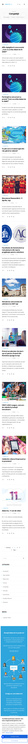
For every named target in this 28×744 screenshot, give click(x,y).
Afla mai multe (14, 651)
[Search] (23, 4)
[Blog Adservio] (9, 4)
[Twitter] (10, 65)
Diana (14, 54)
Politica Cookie (9, 732)
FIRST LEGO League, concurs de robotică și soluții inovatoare (13, 407)
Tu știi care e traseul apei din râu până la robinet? (13, 150)
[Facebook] (8, 65)
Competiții (5, 44)
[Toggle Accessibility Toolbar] (3, 737)
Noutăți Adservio (7, 598)
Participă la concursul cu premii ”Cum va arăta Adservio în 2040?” (14, 99)
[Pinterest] (12, 65)
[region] (14, 730)
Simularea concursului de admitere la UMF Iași (12, 303)
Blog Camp (6, 579)
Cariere (5, 583)
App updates (6, 575)
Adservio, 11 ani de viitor (11, 511)
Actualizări (6, 571)
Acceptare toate (15, 736)
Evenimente (6, 594)
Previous (8, 547)
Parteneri (5, 602)
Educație (5, 590)
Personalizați (15, 740)
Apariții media (7, 617)
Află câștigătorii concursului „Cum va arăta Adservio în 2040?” (13, 49)
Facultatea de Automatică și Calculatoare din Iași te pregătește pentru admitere (13, 250)
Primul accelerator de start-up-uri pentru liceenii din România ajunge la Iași (13, 353)
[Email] (14, 65)
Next (14, 550)
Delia (12, 202)
